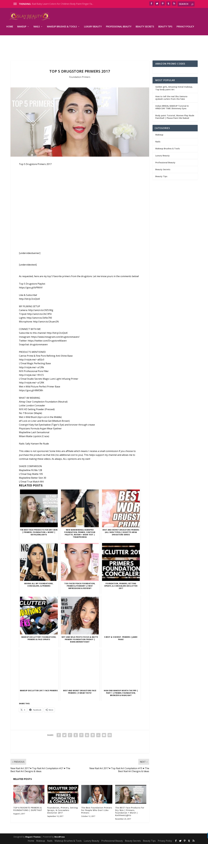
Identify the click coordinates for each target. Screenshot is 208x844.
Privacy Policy (185, 26)
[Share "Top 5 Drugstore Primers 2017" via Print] (109, 735)
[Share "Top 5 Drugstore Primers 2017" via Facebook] (59, 735)
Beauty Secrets (145, 26)
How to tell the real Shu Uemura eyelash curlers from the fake (171, 97)
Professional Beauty (118, 26)
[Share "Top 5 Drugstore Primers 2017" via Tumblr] (76, 735)
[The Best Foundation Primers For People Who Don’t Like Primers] (96, 794)
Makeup (21, 26)
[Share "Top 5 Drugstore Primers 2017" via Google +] (70, 735)
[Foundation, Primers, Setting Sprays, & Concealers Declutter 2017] (62, 794)
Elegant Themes (33, 837)
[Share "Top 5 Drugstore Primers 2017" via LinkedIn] (87, 735)
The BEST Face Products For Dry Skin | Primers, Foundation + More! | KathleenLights (129, 811)
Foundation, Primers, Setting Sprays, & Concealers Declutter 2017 (62, 810)
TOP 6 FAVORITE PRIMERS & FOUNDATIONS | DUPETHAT (27, 809)
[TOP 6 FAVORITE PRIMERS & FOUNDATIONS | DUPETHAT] (28, 794)
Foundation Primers (79, 77)
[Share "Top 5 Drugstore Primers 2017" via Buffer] (93, 735)
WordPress (59, 837)
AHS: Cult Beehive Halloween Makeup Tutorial (56, 3)
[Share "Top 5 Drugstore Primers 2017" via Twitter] (64, 735)
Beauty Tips (165, 26)
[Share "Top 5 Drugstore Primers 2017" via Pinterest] (81, 735)
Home (9, 26)
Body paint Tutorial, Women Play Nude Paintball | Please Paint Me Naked (174, 116)
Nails (37, 26)
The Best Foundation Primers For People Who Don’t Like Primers (96, 810)
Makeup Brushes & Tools (62, 26)
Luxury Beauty (93, 26)
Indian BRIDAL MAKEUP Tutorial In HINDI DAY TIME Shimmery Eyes (172, 107)
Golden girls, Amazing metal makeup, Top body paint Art (174, 88)
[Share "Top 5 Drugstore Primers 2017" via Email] (104, 735)
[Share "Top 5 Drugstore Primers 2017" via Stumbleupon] (98, 735)
